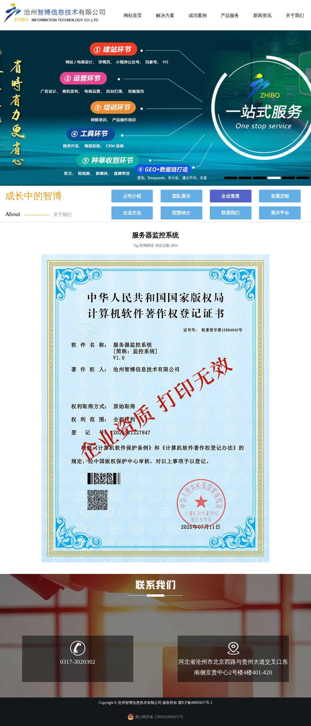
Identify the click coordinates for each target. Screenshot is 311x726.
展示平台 (280, 212)
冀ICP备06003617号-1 (195, 703)
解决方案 (165, 15)
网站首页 (133, 15)
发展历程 (280, 195)
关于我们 (295, 15)
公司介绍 (132, 195)
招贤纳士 (181, 212)
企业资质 (230, 195)
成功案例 (198, 15)
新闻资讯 (262, 15)
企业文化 (132, 212)
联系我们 (230, 212)
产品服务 (230, 15)
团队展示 (181, 195)
